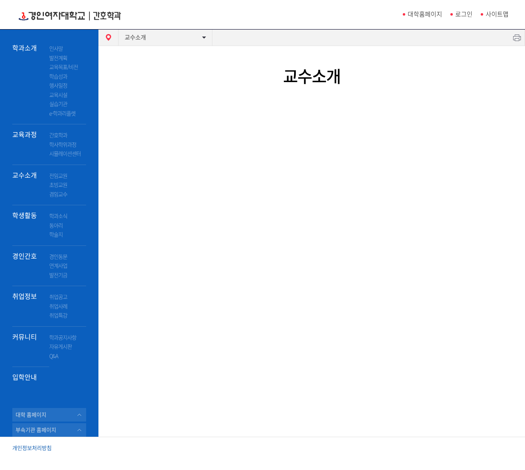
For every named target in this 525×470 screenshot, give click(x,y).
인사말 (56, 48)
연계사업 (58, 265)
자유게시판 (60, 346)
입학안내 (24, 377)
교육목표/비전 (63, 67)
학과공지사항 (62, 337)
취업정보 (24, 296)
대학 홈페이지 (31, 414)
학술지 (56, 234)
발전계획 (58, 58)
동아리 (56, 225)
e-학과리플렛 (62, 113)
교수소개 (24, 175)
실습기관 (58, 104)
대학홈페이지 (425, 14)
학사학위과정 (62, 144)
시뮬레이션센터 (65, 153)
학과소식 (58, 216)
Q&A (53, 356)
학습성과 (58, 76)
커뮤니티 (24, 337)
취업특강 (58, 315)
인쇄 (517, 38)
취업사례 (58, 306)
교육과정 (24, 134)
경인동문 (58, 256)
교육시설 (58, 95)
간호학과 (58, 135)
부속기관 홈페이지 (36, 430)
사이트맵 (497, 14)
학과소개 (24, 48)
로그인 (463, 14)
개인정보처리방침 (32, 448)
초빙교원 (58, 185)
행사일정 (58, 85)
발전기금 (58, 275)
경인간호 (24, 256)
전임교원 (58, 176)
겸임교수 (58, 194)
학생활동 (24, 215)
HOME (108, 38)
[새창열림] (495, 456)
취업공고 (58, 297)
